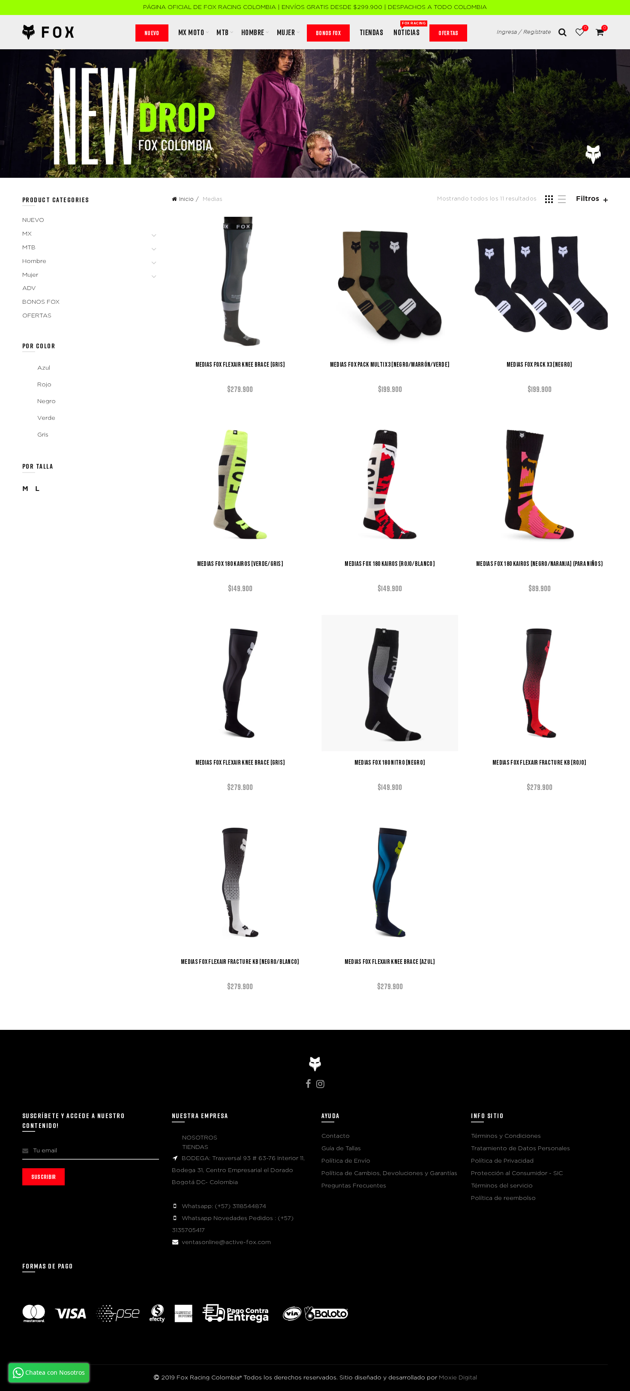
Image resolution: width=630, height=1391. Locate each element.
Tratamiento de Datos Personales (520, 1149)
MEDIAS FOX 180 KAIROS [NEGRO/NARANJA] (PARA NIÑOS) (539, 564)
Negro (46, 401)
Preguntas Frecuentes (353, 1186)
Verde (46, 418)
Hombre (34, 261)
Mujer (30, 275)
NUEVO (151, 32)
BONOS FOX (328, 32)
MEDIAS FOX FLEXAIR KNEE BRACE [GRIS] (240, 365)
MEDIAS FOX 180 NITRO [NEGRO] (389, 763)
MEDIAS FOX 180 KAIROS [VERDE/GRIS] (240, 564)
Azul (43, 368)
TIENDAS (195, 1147)
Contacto (335, 1136)
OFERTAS (448, 32)
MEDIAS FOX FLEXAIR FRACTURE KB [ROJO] (539, 763)
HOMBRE (252, 32)
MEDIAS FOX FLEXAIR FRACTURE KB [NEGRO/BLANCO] (240, 962)
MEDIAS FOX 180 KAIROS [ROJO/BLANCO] (390, 564)
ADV (29, 288)
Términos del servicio (502, 1186)
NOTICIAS (409, 29)
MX (27, 234)
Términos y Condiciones (506, 1136)
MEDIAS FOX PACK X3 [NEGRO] (540, 365)
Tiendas (372, 32)
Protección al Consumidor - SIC (517, 1173)
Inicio (186, 199)
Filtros (587, 199)
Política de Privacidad (502, 1161)
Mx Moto (191, 32)
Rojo (44, 385)
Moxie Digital (458, 1378)
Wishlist (585, 28)
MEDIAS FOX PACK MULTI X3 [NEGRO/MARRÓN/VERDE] (390, 365)
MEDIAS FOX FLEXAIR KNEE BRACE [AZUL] (390, 962)
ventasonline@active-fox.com (226, 1242)
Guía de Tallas (341, 1149)
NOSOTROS (199, 1138)
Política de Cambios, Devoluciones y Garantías (389, 1173)
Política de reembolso (503, 1198)
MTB (222, 32)
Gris (42, 435)
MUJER (286, 32)
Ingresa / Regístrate (524, 32)
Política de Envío (345, 1161)
